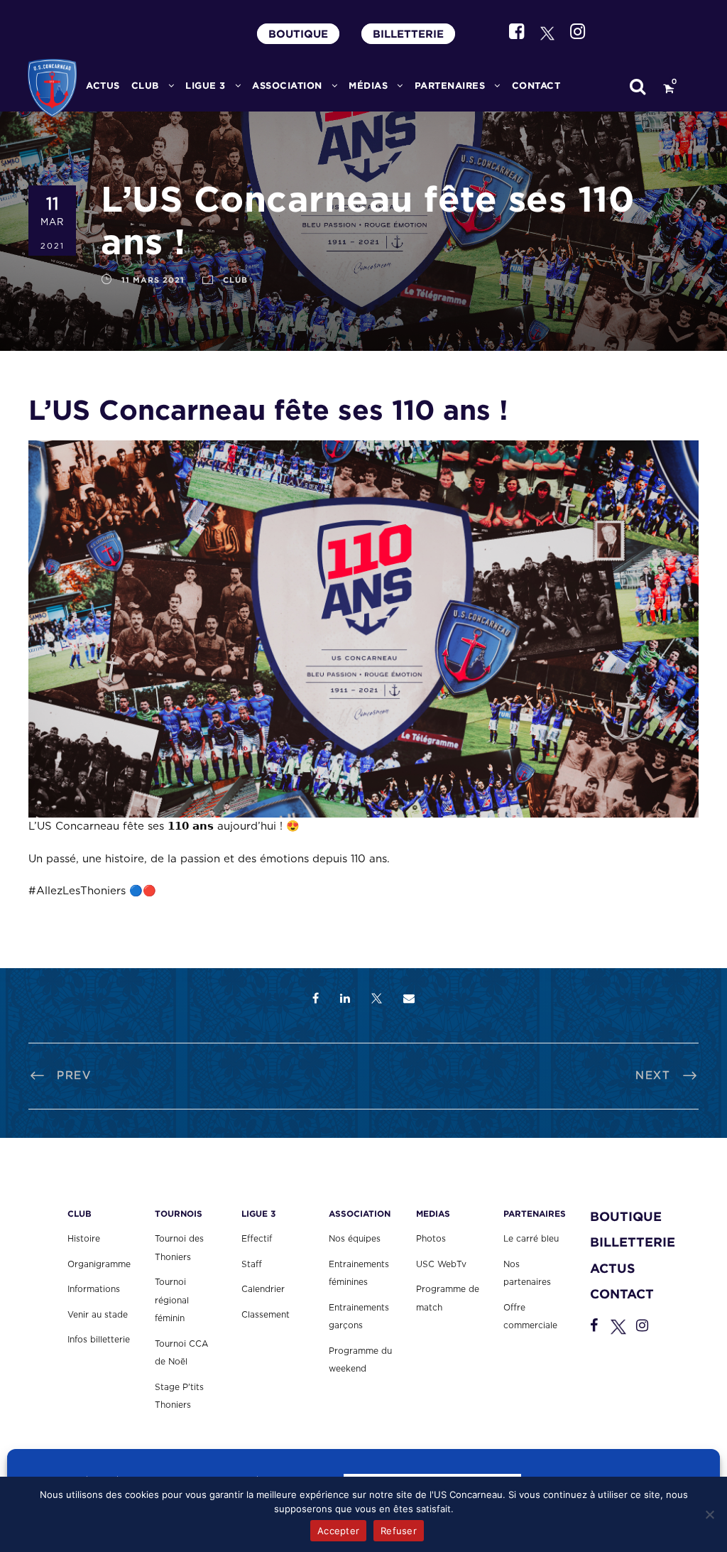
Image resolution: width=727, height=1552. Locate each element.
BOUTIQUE (298, 34)
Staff (251, 1264)
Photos (431, 1238)
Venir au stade (97, 1314)
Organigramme (99, 1264)
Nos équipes (355, 1238)
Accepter (338, 1530)
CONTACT (536, 85)
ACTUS (103, 85)
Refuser (399, 1530)
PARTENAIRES (450, 85)
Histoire (83, 1238)
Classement (265, 1314)
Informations (93, 1289)
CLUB (145, 85)
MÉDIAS (368, 85)
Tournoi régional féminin (172, 1300)
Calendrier (263, 1289)
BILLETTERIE (408, 34)
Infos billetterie (98, 1339)
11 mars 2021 (153, 280)
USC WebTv (441, 1264)
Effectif (256, 1238)
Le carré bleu (531, 1238)
